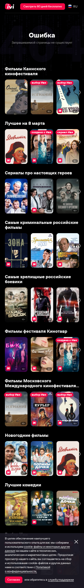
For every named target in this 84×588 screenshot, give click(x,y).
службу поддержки (61, 579)
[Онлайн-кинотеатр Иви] (10, 6)
